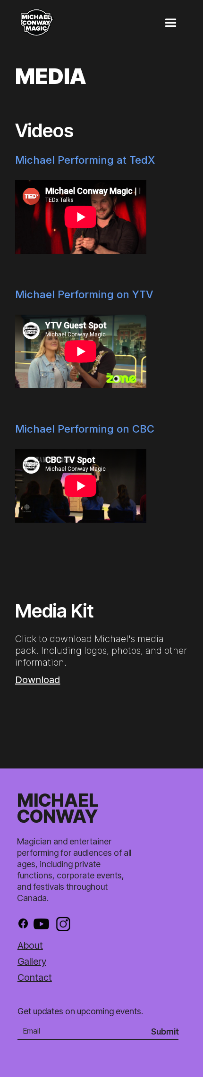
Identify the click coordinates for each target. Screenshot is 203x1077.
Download (37, 679)
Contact (34, 977)
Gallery (31, 961)
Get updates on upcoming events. (80, 1011)
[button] (176, 18)
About (30, 945)
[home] (46, 20)
